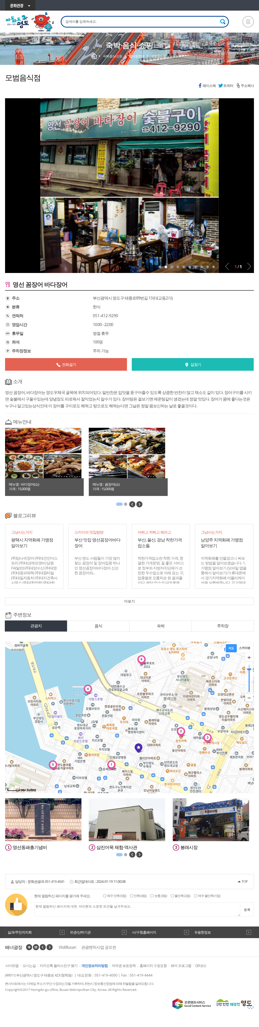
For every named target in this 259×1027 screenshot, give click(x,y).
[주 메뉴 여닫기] (248, 22)
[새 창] (191, 1004)
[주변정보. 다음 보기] (139, 854)
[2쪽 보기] (125, 504)
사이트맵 (11, 965)
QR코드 (200, 965)
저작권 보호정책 (124, 965)
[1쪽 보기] (119, 504)
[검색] (223, 22)
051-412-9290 (105, 315)
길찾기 (195, 364)
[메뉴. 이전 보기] (132, 504)
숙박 (160, 626)
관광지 (36, 626)
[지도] (231, 648)
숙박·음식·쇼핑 (112, 56)
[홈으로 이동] (30, 21)
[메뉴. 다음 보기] (139, 504)
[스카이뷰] (245, 648)
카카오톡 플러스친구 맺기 (58, 965)
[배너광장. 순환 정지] (36, 947)
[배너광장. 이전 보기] (43, 947)
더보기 (129, 601)
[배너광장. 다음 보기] (50, 947)
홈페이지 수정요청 (153, 965)
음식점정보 (136, 56)
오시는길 (29, 965)
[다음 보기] (249, 266)
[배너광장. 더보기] (29, 947)
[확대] (249, 658)
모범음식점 (158, 56)
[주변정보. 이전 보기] (132, 854)
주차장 (222, 626)
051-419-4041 (54, 881)
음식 (98, 626)
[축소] (249, 698)
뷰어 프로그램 (181, 965)
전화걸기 (69, 364)
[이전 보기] (227, 266)
